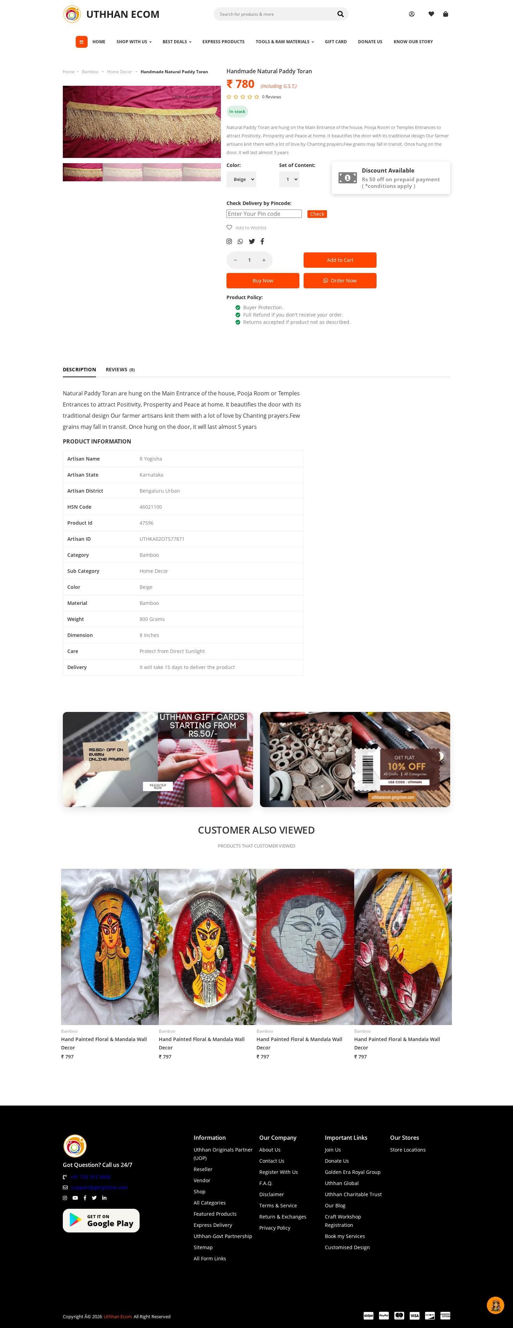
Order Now (342, 280)
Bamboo (90, 72)
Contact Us (271, 1161)
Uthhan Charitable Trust (353, 1194)
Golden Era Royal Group (353, 1172)
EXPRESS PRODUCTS (223, 42)
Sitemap (203, 1247)
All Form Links (210, 1258)
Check (317, 214)
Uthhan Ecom (118, 1316)
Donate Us (337, 1161)
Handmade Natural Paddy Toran (174, 72)
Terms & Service (278, 1205)
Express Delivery (213, 1225)
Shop (200, 1191)
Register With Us (278, 1172)
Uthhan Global (342, 1183)
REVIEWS (120, 369)
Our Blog (335, 1205)
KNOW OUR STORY (413, 42)
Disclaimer (271, 1194)
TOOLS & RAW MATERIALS (283, 42)
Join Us (333, 1149)
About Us (270, 1149)
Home (69, 72)
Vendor (202, 1180)
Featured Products (215, 1214)
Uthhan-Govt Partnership (223, 1236)
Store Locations (408, 1149)
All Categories (210, 1202)
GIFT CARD (336, 42)
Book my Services (345, 1236)
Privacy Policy (274, 1227)
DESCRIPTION (79, 369)
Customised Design (347, 1247)
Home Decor (119, 72)
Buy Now (263, 280)
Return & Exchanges (282, 1216)
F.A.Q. (266, 1183)
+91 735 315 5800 (90, 1177)
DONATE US (370, 42)
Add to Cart (340, 260)
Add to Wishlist (251, 228)
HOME (98, 42)
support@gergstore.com (99, 1187)
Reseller (203, 1169)
